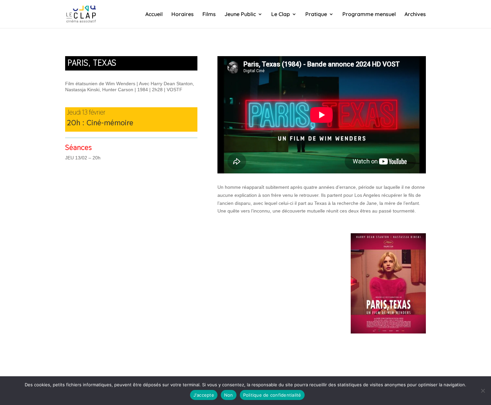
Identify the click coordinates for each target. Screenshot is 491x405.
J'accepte (203, 395)
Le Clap (280, 14)
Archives (415, 14)
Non (228, 395)
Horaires (182, 14)
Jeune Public (240, 14)
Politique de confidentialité (272, 395)
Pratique (316, 14)
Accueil (154, 14)
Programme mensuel (369, 14)
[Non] (482, 390)
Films (209, 14)
